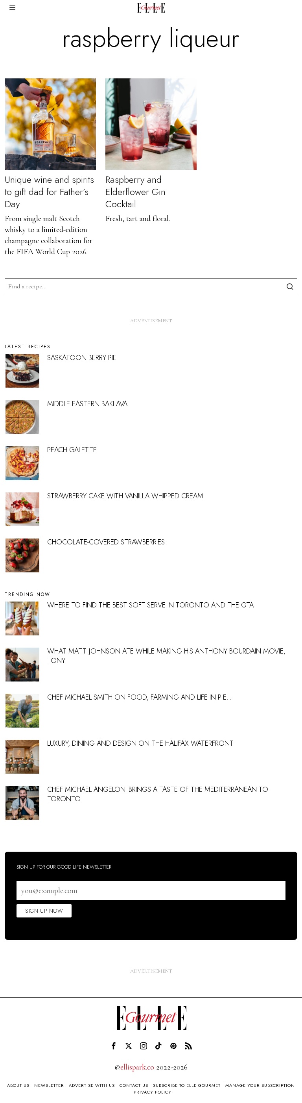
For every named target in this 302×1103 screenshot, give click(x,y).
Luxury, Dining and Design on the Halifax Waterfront (140, 743)
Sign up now (44, 911)
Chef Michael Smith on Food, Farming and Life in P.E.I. (139, 697)
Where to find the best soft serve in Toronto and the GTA (150, 605)
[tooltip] (113, 1046)
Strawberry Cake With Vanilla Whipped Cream (125, 496)
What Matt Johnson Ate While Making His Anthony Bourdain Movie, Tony (166, 655)
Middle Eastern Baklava (87, 404)
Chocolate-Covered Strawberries (106, 542)
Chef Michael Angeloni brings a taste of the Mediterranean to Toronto (157, 794)
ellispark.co (137, 1067)
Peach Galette (72, 450)
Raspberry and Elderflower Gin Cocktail (135, 191)
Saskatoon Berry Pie (81, 358)
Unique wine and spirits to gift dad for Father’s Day (49, 191)
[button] (289, 286)
